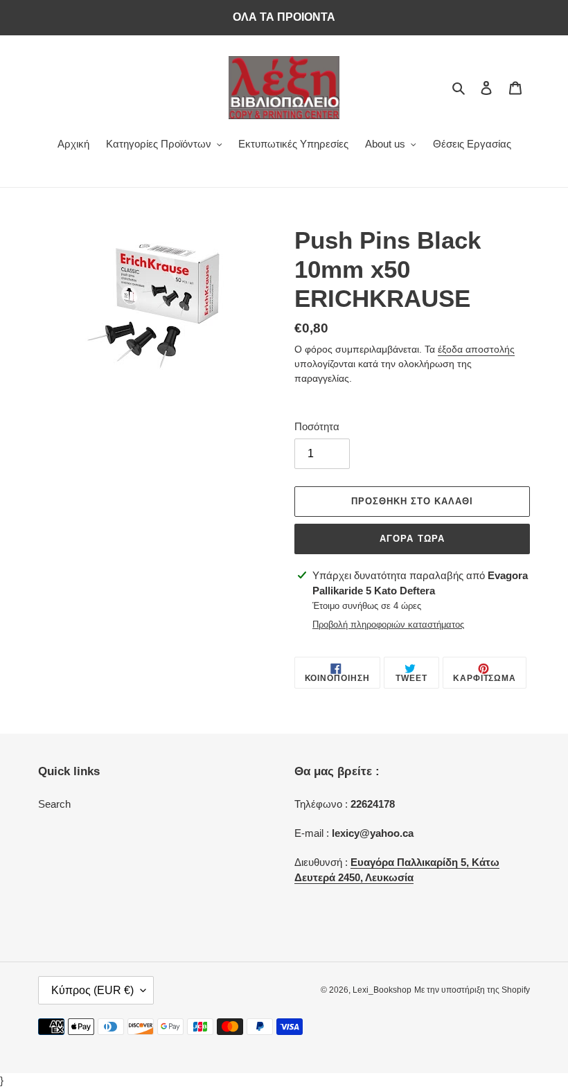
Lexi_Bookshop (382, 990)
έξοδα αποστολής (476, 349)
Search (54, 804)
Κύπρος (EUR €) (92, 990)
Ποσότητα (316, 426)
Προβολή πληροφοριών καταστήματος (388, 624)
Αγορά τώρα (412, 538)
